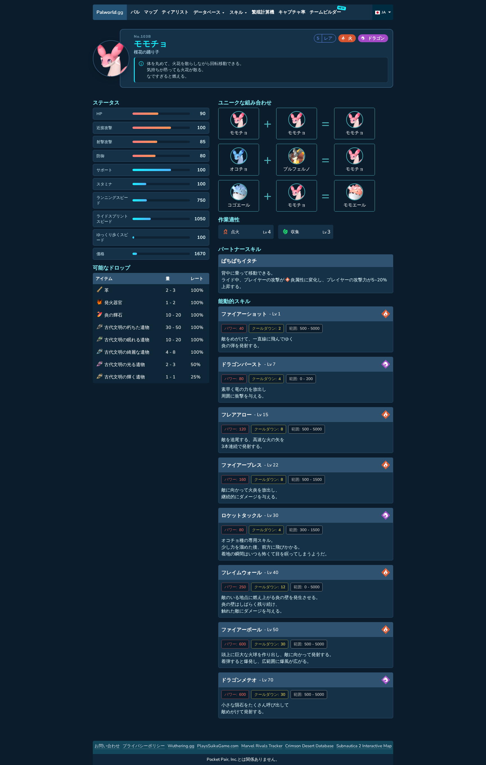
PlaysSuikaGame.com (217, 746)
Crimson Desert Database (309, 746)
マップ (151, 12)
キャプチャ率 (291, 12)
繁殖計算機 (263, 12)
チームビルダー (326, 11)
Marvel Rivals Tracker (261, 746)
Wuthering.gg (181, 746)
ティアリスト (175, 12)
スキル (236, 12)
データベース (207, 12)
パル (135, 12)
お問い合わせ (107, 746)
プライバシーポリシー (144, 746)
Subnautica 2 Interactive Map (364, 746)
